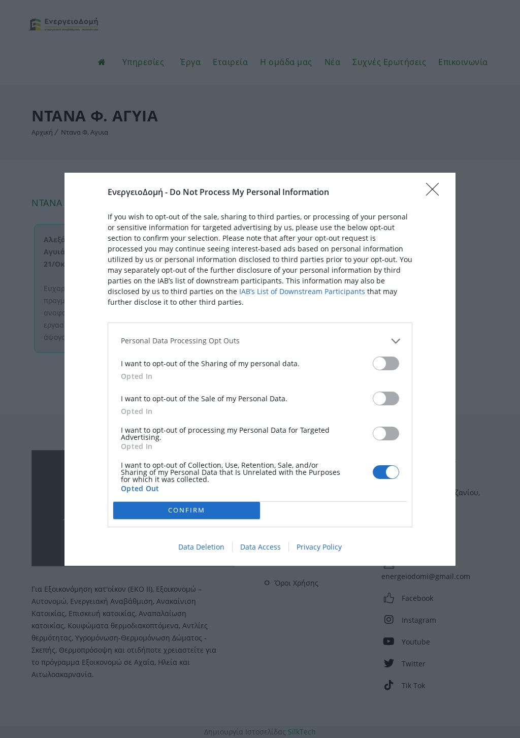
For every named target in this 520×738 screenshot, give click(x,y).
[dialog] (260, 369)
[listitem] (260, 341)
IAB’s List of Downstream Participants (302, 291)
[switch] (386, 363)
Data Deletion (201, 547)
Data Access (260, 547)
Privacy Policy (319, 547)
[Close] (435, 192)
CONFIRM (186, 510)
